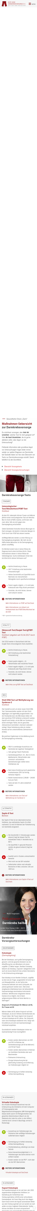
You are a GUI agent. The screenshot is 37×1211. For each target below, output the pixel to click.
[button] (32, 4)
